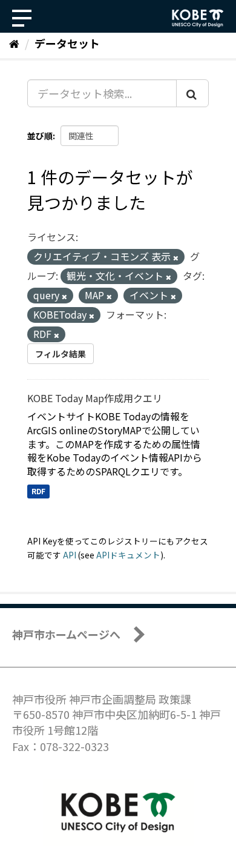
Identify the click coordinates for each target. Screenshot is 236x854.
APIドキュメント (128, 555)
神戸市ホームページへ (66, 634)
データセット (67, 43)
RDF (38, 491)
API (69, 555)
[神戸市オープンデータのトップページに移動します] (198, 18)
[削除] (176, 257)
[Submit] (192, 93)
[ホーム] (14, 43)
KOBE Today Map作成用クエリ (94, 398)
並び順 (40, 136)
